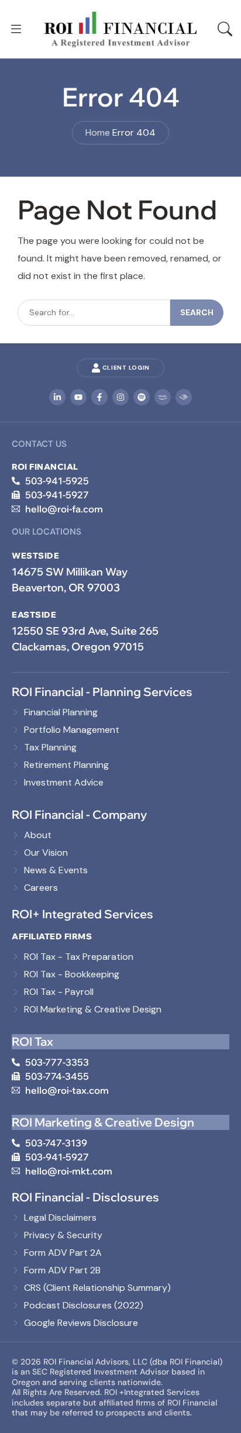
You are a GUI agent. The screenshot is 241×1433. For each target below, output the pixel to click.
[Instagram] (120, 397)
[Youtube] (78, 397)
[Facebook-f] (99, 397)
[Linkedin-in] (57, 397)
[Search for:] (94, 312)
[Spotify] (141, 397)
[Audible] (183, 397)
